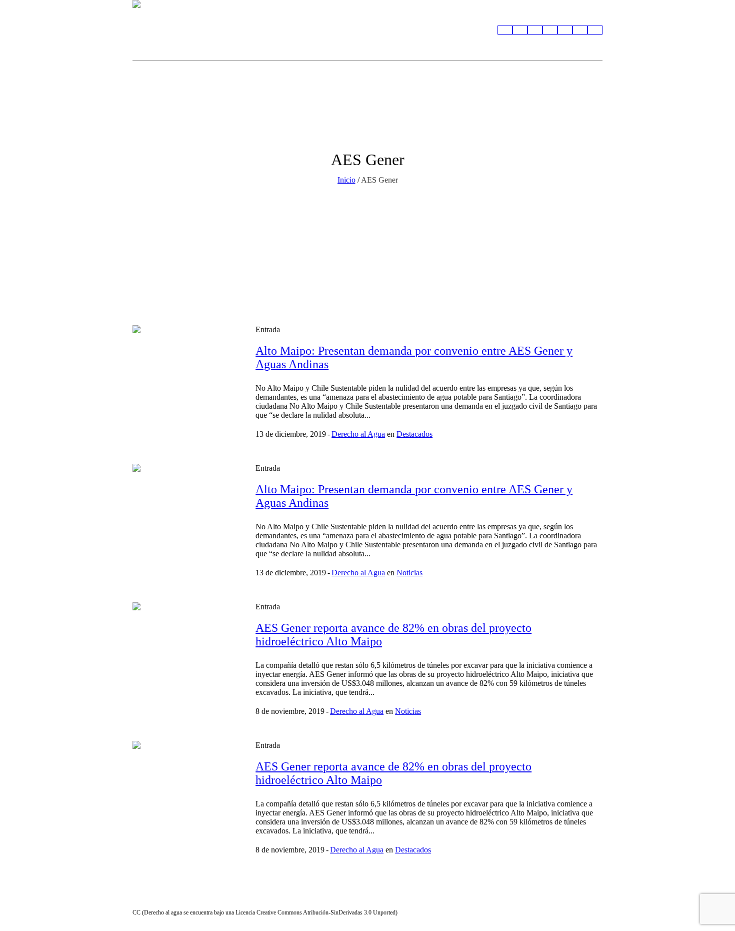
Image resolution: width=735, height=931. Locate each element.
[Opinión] (580, 30)
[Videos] (550, 30)
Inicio (347, 180)
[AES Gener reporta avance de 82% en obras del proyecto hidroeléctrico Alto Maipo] (186, 656)
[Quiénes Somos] (505, 30)
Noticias (409, 572)
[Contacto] (595, 30)
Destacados (414, 434)
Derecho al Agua (358, 434)
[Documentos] (535, 30)
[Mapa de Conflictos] (520, 30)
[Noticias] (565, 30)
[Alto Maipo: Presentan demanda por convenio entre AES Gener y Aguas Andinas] (186, 379)
